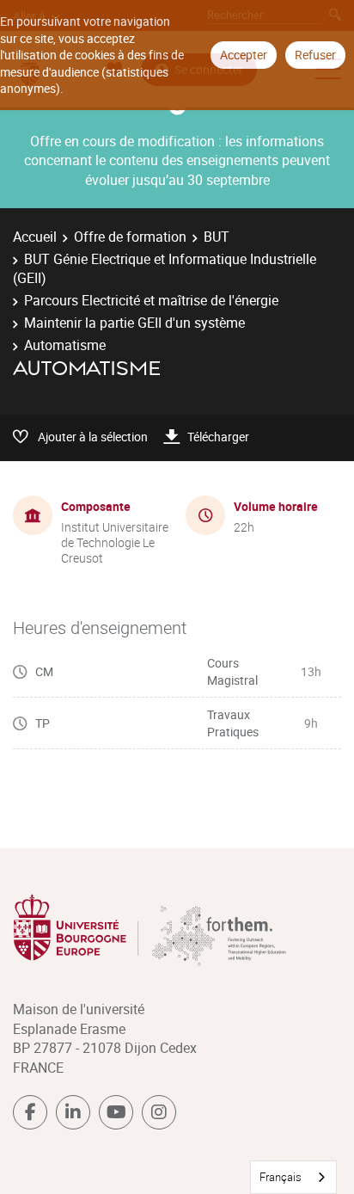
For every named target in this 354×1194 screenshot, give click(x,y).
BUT (216, 236)
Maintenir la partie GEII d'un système (134, 322)
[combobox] (293, 1177)
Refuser (315, 54)
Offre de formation (130, 236)
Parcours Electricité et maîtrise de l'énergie (151, 300)
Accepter (243, 54)
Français (280, 1177)
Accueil (35, 236)
